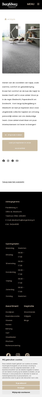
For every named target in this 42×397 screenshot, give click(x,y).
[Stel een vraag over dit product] (18, 161)
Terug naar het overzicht (13, 182)
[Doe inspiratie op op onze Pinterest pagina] (13, 161)
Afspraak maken (15, 135)
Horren (8, 324)
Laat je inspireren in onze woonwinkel (20, 145)
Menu (30, 4)
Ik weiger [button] (21, 388)
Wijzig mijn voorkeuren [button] (21, 392)
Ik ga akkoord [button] (21, 383)
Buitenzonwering (13, 345)
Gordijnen (10, 312)
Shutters (9, 341)
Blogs (26, 320)
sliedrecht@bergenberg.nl (23, 220)
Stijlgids (27, 316)
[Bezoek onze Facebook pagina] (4, 161)
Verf (7, 333)
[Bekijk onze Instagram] (9, 161)
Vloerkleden (11, 337)
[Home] (5, 19)
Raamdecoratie (13, 316)
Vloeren (9, 320)
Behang (9, 329)
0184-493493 (20, 216)
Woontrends (29, 312)
